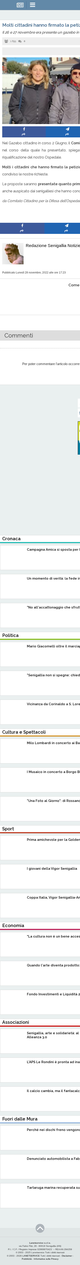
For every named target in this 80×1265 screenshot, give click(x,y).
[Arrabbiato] (22, 298)
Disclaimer (67, 1256)
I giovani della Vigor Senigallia (52, 869)
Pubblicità (27, 1259)
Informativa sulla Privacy (46, 1259)
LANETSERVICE (31, 1256)
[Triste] (66, 298)
